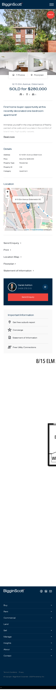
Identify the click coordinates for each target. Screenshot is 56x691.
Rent (6, 611)
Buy (5, 605)
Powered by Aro (38, 677)
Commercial (10, 618)
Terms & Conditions (10, 672)
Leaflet (26, 229)
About (6, 649)
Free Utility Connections (24, 347)
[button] (8, 249)
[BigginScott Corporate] (12, 4)
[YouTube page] (50, 591)
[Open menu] (51, 4)
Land (6, 624)
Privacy (21, 672)
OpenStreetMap (37, 229)
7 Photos (20, 75)
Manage (7, 637)
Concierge (18, 330)
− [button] (7, 196)
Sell (5, 630)
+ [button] (7, 192)
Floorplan (38, 75)
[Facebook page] (41, 591)
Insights (7, 643)
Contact (7, 656)
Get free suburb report (24, 322)
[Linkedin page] (46, 591)
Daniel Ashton (25, 285)
